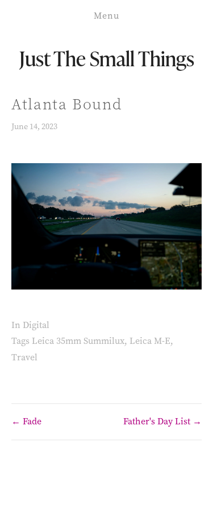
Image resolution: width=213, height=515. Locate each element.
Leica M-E (150, 341)
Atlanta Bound (66, 104)
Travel (24, 357)
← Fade (26, 421)
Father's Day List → (162, 421)
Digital (36, 325)
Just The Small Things (106, 58)
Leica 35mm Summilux (78, 341)
